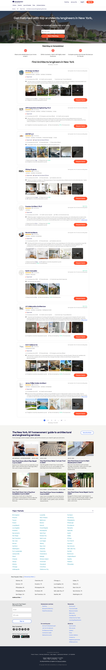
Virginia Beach (71, 556)
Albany (42, 543)
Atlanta (14, 564)
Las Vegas (43, 541)
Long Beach (15, 525)
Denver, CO (19, 584)
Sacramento (16, 533)
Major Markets (18, 511)
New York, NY (77, 587)
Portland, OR (38, 591)
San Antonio (70, 546)
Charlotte (43, 551)
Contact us (72, 637)
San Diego (15, 535)
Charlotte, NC (39, 580)
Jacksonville (15, 554)
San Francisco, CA (40, 594)
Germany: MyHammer (44, 654)
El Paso (69, 538)
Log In (82, 2)
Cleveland (43, 564)
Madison (69, 561)
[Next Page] (65, 420)
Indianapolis (15, 569)
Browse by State (29, 577)
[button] (30, 90)
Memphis (70, 528)
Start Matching (53, 36)
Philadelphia (71, 520)
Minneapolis (43, 530)
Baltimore (43, 520)
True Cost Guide (73, 608)
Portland (69, 515)
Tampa (14, 561)
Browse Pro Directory (47, 608)
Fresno (14, 523)
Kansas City (43, 535)
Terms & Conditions (61, 661)
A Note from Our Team (74, 617)
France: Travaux (34, 654)
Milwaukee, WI (20, 587)
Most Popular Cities (16, 577)
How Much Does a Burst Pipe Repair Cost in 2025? (24, 462)
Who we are (72, 628)
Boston (42, 523)
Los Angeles (15, 528)
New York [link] (22, 9)
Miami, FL (75, 584)
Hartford (14, 546)
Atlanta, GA (19, 580)
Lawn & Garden (27, 5)
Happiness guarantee (74, 639)
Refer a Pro (72, 613)
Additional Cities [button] (16, 597)
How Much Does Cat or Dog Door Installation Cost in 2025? (23, 493)
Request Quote (80, 100)
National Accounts (47, 635)
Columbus (43, 567)
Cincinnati (43, 561)
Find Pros (44, 606)
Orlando (14, 559)
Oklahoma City (44, 569)
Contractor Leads (46, 632)
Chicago (14, 567)
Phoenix (14, 517)
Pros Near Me (72, 615)
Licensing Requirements (75, 620)
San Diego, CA (20, 594)
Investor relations (73, 635)
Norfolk (69, 551)
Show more (84, 220)
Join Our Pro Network (47, 628)
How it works (72, 625)
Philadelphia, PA (20, 591)
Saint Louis (43, 538)
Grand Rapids (44, 528)
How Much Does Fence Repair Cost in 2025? (80, 493)
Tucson (14, 520)
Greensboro (43, 554)
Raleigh (42, 556)
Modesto (15, 530)
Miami (14, 556)
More (34, 5)
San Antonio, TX (77, 591)
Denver (14, 543)
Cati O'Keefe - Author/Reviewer (48, 489)
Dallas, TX (75, 580)
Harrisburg (70, 517)
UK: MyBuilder (72, 654)
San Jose (15, 541)
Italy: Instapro (53, 654)
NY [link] (17, 9)
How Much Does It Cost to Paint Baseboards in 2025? (78, 461)
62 (61, 420)
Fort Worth (70, 541)
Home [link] (13, 9)
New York (42, 546)
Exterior (20, 5)
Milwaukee (70, 564)
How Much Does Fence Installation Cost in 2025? (52, 493)
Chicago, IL (57, 580)
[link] (53, 72)
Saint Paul (43, 533)
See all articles (87, 432)
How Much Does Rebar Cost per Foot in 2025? (52, 461)
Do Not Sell (54, 658)
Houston (69, 543)
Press (70, 632)
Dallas (69, 535)
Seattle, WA (57, 594)
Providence (70, 525)
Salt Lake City (71, 548)
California (49, 658)
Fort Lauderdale (17, 551)
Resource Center (73, 611)
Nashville (70, 530)
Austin (69, 533)
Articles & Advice (41, 5)
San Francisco (16, 538)
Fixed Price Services (47, 611)
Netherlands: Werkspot (63, 654)
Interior (14, 5)
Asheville (42, 548)
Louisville (42, 515)
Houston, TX (38, 584)
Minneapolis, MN (39, 587)
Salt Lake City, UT (59, 591)
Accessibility (60, 658)
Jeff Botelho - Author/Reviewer (21, 458)
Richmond (70, 554)
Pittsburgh (70, 523)
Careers (71, 630)
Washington (15, 548)
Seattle (69, 559)
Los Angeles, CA (58, 584)
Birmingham (15, 515)
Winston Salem (44, 559)
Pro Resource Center (47, 630)
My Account (72, 606)
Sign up (22, 621)
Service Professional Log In (49, 625)
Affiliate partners (73, 642)
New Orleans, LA (59, 587)
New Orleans (43, 517)
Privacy (44, 658)
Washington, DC (77, 594)
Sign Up (90, 2)
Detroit (42, 525)
